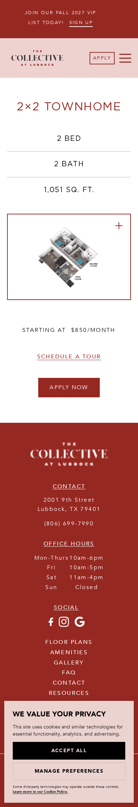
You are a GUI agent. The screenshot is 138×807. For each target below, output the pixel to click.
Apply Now (69, 387)
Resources (69, 693)
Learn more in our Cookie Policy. (40, 791)
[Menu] (125, 58)
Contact (69, 683)
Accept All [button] (69, 750)
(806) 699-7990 (69, 524)
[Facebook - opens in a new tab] (50, 625)
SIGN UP (81, 22)
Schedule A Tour (69, 357)
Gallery (69, 663)
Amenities (69, 652)
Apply (102, 58)
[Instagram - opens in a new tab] (64, 625)
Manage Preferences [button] (69, 771)
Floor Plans (68, 642)
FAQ (69, 672)
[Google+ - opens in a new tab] (80, 625)
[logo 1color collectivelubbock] (69, 467)
